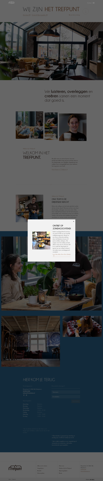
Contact (89, 3)
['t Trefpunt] (11, 2)
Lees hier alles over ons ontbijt (61, 254)
